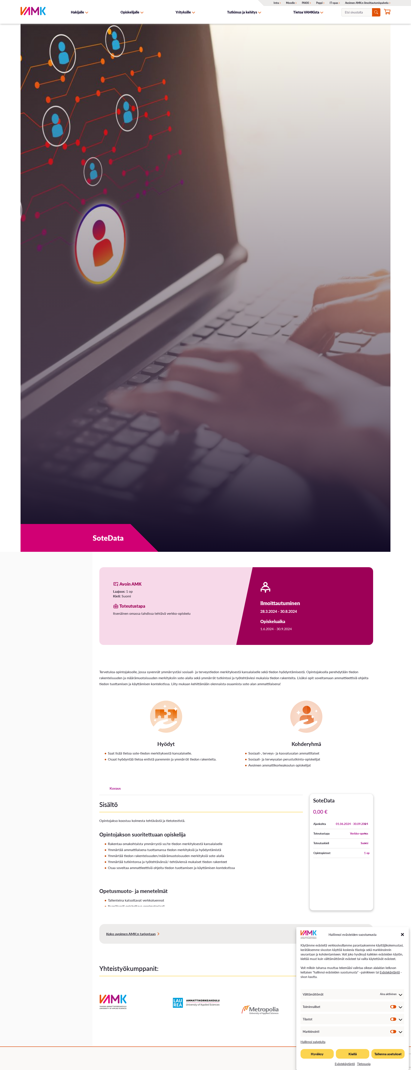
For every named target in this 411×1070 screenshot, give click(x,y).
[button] (402, 934)
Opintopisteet (322, 853)
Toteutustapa (321, 833)
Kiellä (352, 1054)
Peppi (319, 3)
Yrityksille (183, 12)
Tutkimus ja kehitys (242, 12)
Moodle (290, 3)
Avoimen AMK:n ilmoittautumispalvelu (367, 3)
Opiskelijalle (130, 12)
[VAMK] (33, 12)
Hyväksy (317, 1054)
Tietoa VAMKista (306, 12)
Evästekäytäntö (390, 972)
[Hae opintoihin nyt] (387, 12)
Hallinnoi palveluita (313, 1042)
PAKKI (305, 3)
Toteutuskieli (321, 843)
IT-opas (334, 3)
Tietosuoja (364, 1064)
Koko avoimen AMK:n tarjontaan (131, 933)
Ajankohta (319, 824)
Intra (276, 3)
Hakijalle (77, 12)
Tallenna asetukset (388, 1054)
